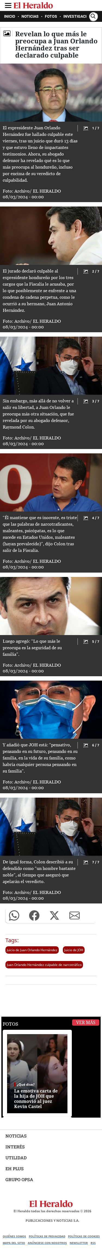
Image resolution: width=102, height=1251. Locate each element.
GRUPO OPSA (19, 1179)
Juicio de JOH (73, 950)
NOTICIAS (16, 1136)
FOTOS (10, 1024)
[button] (14, 915)
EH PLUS (14, 1168)
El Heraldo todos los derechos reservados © (52, 1211)
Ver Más (85, 1022)
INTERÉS (15, 1147)
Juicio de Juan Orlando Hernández (32, 950)
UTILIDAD (16, 1157)
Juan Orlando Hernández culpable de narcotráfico (44, 964)
